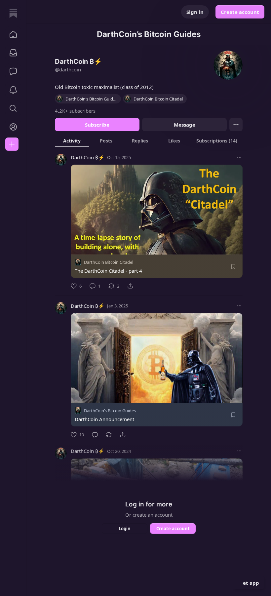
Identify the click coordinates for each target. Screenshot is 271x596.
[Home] (13, 13)
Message (184, 124)
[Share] (130, 286)
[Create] (12, 144)
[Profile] (13, 127)
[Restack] (108, 434)
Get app (249, 582)
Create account (240, 12)
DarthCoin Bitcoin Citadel (108, 262)
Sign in (195, 12)
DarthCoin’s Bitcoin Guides (110, 411)
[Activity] (13, 90)
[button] (13, 34)
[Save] (233, 266)
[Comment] (94, 434)
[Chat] (13, 71)
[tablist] (149, 140)
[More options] (239, 157)
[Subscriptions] (13, 53)
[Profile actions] (236, 124)
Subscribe (97, 124)
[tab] (72, 140)
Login (125, 529)
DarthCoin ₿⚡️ (87, 157)
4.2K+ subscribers (75, 110)
